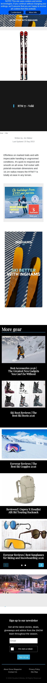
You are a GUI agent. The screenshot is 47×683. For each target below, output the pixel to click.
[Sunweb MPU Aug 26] (23, 202)
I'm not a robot (25, 649)
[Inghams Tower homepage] (23, 269)
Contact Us (12, 672)
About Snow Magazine (13, 669)
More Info (33, 12)
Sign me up (23, 657)
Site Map (34, 672)
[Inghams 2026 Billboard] (23, 20)
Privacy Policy (34, 669)
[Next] (41, 565)
